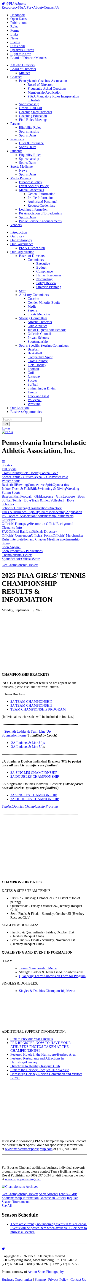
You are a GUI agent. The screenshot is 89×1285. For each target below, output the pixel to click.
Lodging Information (33, 209)
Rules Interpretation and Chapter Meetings (30, 539)
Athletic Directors (22, 65)
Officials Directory (44, 531)
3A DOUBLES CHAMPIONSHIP (34, 799)
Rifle (34, 488)
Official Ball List (30, 108)
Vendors (16, 225)
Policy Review (46, 283)
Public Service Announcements (40, 221)
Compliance (44, 271)
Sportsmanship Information (20, 1198)
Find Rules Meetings (33, 120)
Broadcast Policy (30, 182)
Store (5, 543)
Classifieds (17, 46)
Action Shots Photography (46, 1272)
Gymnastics (61, 485)
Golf (31, 373)
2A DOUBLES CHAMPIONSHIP (34, 776)
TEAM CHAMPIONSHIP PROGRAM (38, 709)
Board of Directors (23, 69)
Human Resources (48, 275)
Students (16, 151)
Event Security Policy (34, 186)
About (37, 7)
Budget (41, 267)
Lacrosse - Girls (52, 496)
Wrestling (34, 404)
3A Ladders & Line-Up (27, 746)
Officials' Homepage (16, 524)
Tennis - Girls (20, 477)
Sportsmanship (29, 104)
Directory (55, 508)
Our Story (17, 236)
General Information (41, 194)
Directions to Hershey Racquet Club (35, 1066)
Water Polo (60, 477)
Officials (7, 520)
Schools (7, 504)
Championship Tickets (17, 555)
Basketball (35, 353)
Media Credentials (31, 190)
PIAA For (24, 7)
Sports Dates (27, 135)
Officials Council (39, 334)
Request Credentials (41, 205)
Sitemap (40, 1279)
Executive (43, 263)
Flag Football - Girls (27, 496)
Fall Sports (9, 469)
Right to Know (20, 54)
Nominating (44, 279)
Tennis (32, 392)
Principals (17, 139)
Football (33, 369)
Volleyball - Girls (41, 477)
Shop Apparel (11, 547)
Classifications (39, 508)
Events (15, 42)
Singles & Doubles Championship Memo (47, 991)
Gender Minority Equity (44, 302)
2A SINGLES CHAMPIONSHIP (33, 772)
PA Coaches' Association (19, 516)
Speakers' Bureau (22, 50)
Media (32, 306)
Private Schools (38, 337)
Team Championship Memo (38, 968)
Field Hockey (37, 365)
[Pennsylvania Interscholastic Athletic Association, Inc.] (7, 432)
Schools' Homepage (15, 508)
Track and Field (38, 396)
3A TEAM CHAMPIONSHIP (31, 705)
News (14, 38)
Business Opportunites (17, 1279)
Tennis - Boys (21, 500)
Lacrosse (34, 376)
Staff (22, 291)
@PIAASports (15, 3)
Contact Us (51, 7)
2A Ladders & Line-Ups (28, 743)
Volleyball (34, 400)
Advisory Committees (34, 295)
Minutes (24, 73)
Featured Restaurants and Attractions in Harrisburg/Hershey (37, 1060)
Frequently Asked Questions (47, 88)
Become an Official (43, 524)
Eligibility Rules (30, 127)
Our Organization (22, 252)
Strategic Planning (48, 287)
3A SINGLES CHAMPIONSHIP (33, 795)
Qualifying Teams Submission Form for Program (52, 976)
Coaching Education (33, 116)
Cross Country (38, 361)
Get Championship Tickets (20, 565)
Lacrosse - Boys (74, 496)
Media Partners (20, 178)
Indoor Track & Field (16, 488)
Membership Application (44, 92)
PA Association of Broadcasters (40, 213)
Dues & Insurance (31, 143)
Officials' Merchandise (68, 535)
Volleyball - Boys (62, 500)
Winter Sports (11, 481)
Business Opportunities (26, 412)
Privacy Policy (58, 1279)
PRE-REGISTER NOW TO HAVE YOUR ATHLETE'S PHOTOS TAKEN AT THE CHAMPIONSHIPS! (40, 1046)
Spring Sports (11, 492)
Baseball (33, 349)
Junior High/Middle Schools (47, 330)
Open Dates (18, 19)
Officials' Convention (16, 535)
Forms (14, 30)
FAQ (5, 531)
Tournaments (64, 516)
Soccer (32, 380)
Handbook (17, 15)
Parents (15, 123)
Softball (33, 384)
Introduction (18, 232)
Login (6, 428)
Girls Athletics (37, 326)
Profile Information (41, 198)
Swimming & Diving (42, 388)
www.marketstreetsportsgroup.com (28, 1149)
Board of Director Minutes (28, 58)
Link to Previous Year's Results (31, 1039)
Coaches (16, 77)
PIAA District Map (32, 248)
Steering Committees (33, 318)
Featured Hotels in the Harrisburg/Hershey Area (43, 1054)
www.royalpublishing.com (23, 1179)
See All (7, 1205)
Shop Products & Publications (22, 551)
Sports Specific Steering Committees (44, 345)
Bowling (22, 485)
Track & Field (40, 500)
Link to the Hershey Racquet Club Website (39, 1070)
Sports (6, 465)
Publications (18, 22)
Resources (9, 7)
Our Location (19, 408)
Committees (36, 259)
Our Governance (21, 244)
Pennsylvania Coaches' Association (43, 81)
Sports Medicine (21, 166)
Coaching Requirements (35, 112)
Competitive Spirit (40, 357)
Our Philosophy (21, 240)
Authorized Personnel (42, 201)
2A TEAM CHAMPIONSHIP (31, 701)
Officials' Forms (42, 535)
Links (14, 34)
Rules (14, 26)
